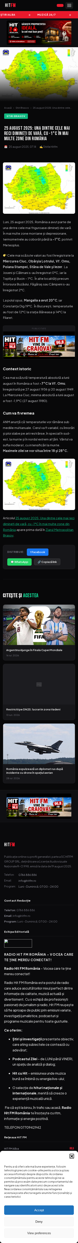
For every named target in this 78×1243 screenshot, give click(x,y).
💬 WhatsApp (19, 562)
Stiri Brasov (22, 107)
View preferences (39, 1233)
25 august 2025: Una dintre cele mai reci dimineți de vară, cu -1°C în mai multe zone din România (38, 523)
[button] (72, 1156)
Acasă (8, 107)
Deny (39, 1221)
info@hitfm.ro (27, 880)
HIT (9, 845)
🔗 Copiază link (47, 562)
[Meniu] (69, 5)
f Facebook (37, 552)
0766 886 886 (28, 875)
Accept (39, 1210)
